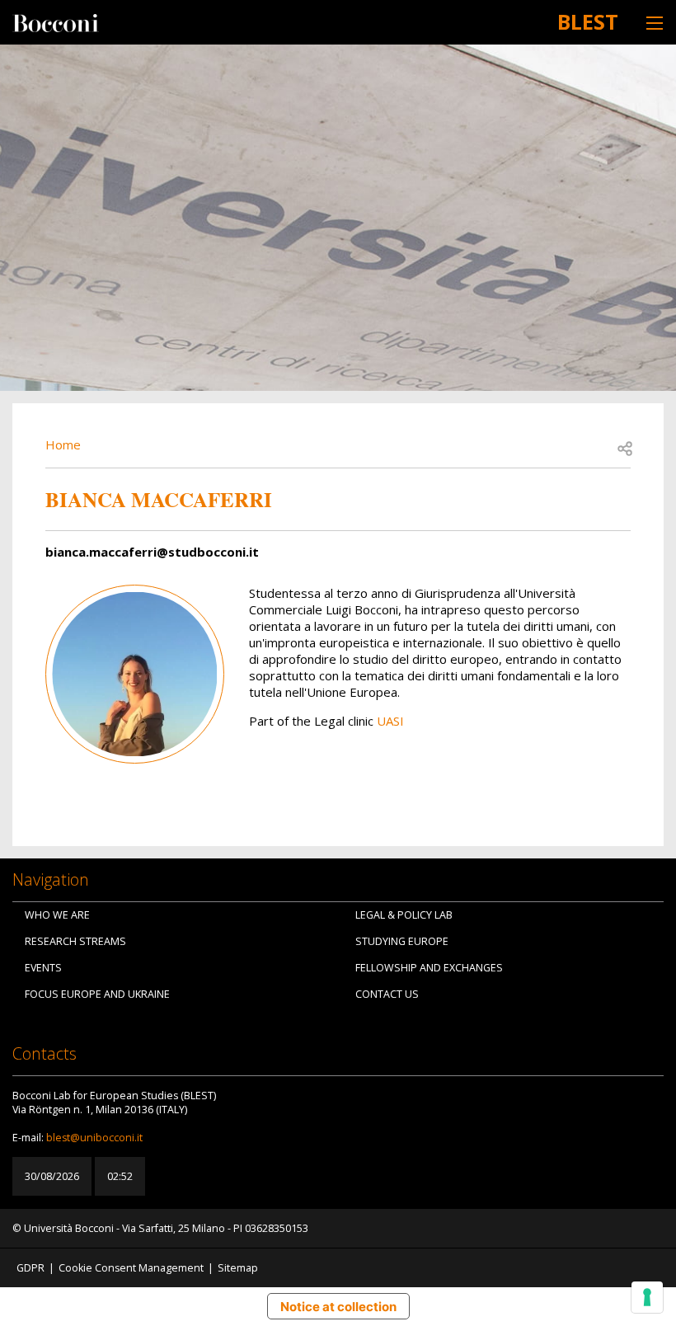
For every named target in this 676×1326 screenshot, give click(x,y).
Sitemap (238, 1268)
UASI (390, 720)
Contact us (387, 994)
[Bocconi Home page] (55, 21)
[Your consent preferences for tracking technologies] (647, 1297)
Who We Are (57, 915)
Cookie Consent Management (131, 1268)
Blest (587, 21)
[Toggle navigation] (654, 23)
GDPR (30, 1268)
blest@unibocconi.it (94, 1138)
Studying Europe (401, 941)
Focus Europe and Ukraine (97, 994)
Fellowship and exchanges (429, 968)
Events (43, 968)
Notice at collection (338, 1306)
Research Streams (75, 941)
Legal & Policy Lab (404, 915)
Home (63, 444)
